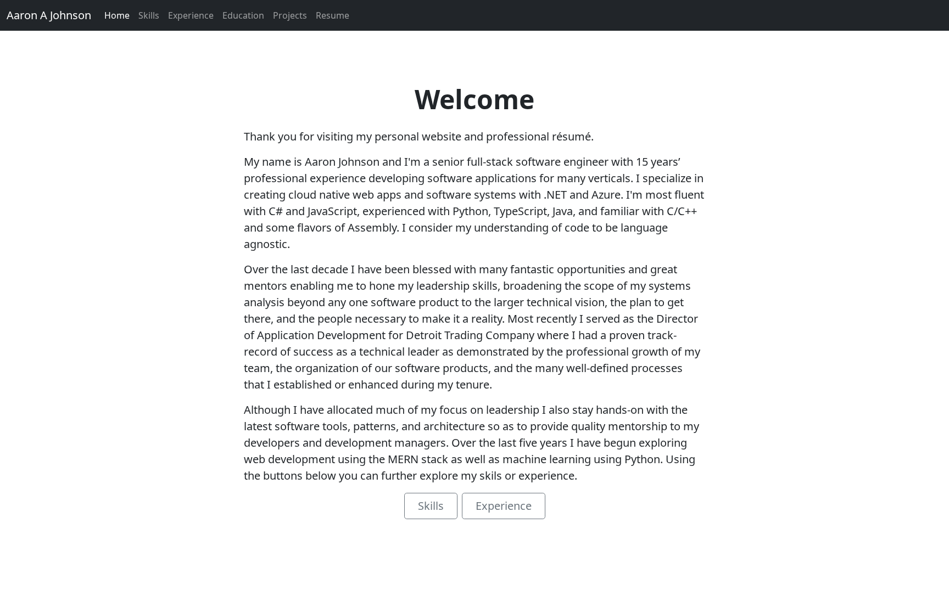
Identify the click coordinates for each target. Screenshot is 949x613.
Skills (148, 15)
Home (117, 15)
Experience (191, 15)
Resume (332, 15)
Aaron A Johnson (49, 15)
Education (243, 15)
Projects (290, 15)
